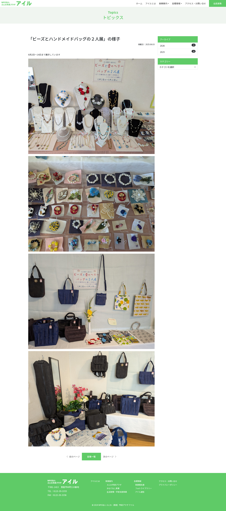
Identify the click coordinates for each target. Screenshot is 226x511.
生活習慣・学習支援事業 (117, 491)
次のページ (108, 456)
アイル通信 (139, 491)
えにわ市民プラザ (114, 484)
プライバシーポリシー (168, 484)
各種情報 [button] (176, 3)
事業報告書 (139, 484)
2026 (177, 45)
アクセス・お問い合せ (195, 3)
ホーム (139, 3)
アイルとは (150, 3)
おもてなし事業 (113, 488)
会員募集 (217, 3)
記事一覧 (91, 456)
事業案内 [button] (163, 3)
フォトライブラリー (143, 488)
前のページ (74, 456)
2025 (177, 52)
